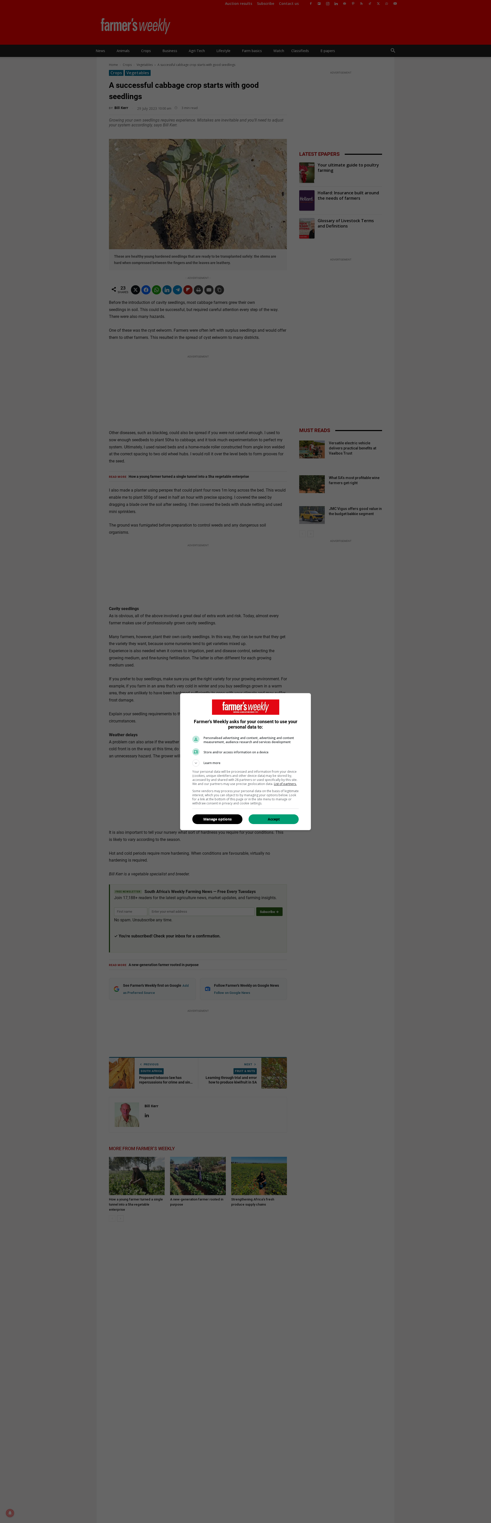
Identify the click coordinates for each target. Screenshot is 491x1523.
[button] (245, 763)
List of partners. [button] (285, 784)
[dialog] (245, 761)
